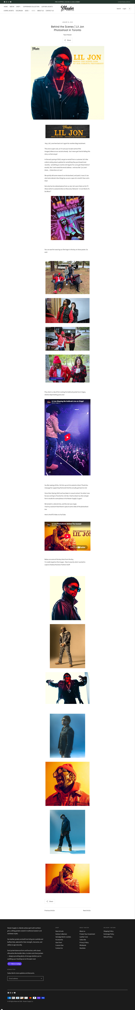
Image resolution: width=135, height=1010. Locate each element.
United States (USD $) (124, 2)
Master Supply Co (28, 1001)
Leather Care (84, 937)
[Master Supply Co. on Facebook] (4, 1)
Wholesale (83, 945)
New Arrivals (59, 931)
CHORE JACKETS (9, 11)
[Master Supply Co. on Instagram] (6, 1)
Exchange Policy (109, 934)
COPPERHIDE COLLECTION (31, 7)
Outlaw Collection (61, 934)
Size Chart (58, 942)
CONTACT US (50, 11)
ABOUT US (40, 11)
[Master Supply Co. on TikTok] (8, 1)
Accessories (59, 940)
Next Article (86, 910)
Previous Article (50, 910)
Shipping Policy (109, 931)
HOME (6, 7)
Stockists (82, 948)
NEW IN (12, 7)
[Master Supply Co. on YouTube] (10, 1)
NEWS (33, 11)
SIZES (26, 11)
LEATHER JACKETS (47, 7)
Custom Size (59, 945)
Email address (13, 976)
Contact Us (59, 948)
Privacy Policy (84, 942)
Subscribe (83, 940)
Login (124, 9)
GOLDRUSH (19, 11)
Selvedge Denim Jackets (63, 937)
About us (82, 931)
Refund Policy (108, 937)
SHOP (18, 7)
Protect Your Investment (87, 934)
